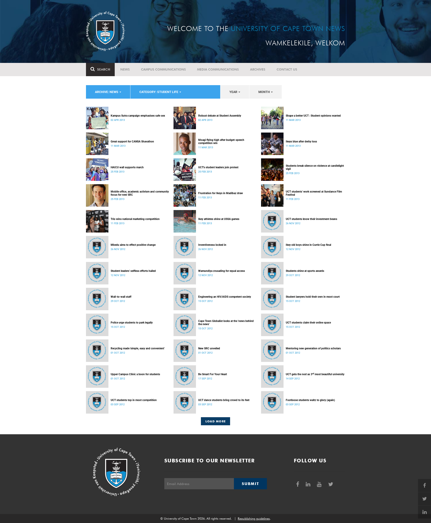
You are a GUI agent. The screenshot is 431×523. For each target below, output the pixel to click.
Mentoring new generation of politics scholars (313, 348)
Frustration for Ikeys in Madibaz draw (220, 193)
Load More (215, 421)
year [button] (233, 92)
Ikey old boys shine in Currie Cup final (308, 244)
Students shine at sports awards (305, 271)
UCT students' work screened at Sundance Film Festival (314, 193)
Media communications (218, 69)
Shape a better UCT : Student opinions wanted (313, 115)
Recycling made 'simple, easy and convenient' (138, 348)
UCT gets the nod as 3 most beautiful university (315, 374)
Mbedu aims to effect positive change (133, 244)
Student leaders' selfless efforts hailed (133, 271)
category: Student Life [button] (159, 92)
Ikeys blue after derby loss (301, 141)
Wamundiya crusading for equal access (221, 271)
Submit (250, 483)
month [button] (264, 92)
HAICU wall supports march (127, 167)
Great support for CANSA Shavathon (132, 141)
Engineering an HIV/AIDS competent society (224, 296)
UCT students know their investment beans (311, 219)
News (125, 69)
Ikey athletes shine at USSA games (218, 219)
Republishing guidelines (254, 518)
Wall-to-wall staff (121, 296)
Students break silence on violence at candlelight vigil (315, 167)
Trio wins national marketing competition (135, 219)
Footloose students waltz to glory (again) (310, 400)
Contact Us (287, 69)
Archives (257, 69)
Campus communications (163, 69)
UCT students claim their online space (308, 322)
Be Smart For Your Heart (212, 374)
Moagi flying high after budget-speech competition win (221, 141)
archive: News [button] (107, 92)
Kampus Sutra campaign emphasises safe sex (138, 115)
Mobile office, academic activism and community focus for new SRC (140, 193)
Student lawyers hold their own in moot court (313, 296)
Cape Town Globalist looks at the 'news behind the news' (226, 322)
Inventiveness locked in (212, 244)
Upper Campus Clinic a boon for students (135, 374)
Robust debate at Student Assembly (219, 115)
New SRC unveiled (209, 348)
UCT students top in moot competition (134, 400)
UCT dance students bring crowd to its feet (223, 400)
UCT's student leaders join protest (218, 167)
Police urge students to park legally (132, 322)
